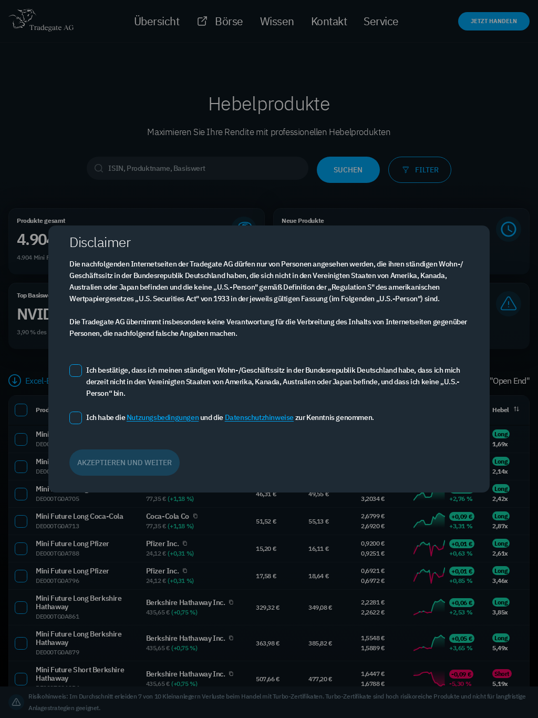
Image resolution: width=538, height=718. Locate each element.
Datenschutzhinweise (259, 417)
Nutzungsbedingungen (163, 417)
